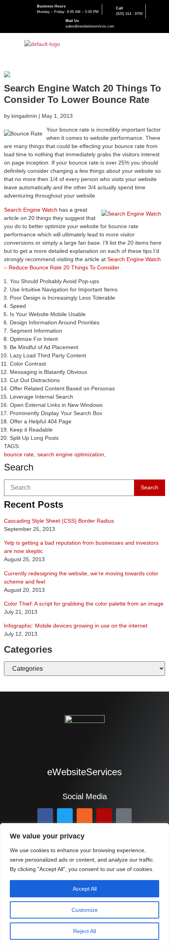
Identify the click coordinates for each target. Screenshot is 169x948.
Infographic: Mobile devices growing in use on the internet (75, 625)
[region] (84, 885)
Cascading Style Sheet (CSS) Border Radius (59, 521)
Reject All (84, 931)
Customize (85, 910)
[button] (158, 44)
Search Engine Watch (30, 210)
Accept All (85, 889)
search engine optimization (70, 454)
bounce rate (19, 454)
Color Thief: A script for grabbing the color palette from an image (83, 603)
